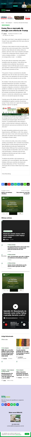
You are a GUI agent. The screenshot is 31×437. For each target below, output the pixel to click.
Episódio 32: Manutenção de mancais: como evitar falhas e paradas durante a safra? (15, 313)
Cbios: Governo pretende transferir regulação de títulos (22, 373)
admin (5, 33)
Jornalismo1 (20, 357)
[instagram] (5, 404)
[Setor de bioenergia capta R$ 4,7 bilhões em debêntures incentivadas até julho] (3, 256)
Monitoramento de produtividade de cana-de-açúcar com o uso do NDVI (7, 376)
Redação (7, 239)
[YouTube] (8, 404)
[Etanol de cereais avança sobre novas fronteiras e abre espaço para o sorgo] (15, 231)
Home (2, 22)
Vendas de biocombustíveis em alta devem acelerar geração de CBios (17, 265)
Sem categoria (9, 22)
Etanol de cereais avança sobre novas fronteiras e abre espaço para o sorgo (14, 235)
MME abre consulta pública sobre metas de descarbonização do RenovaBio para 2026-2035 (7, 353)
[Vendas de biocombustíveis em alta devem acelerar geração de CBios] (3, 265)
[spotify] (11, 404)
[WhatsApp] (14, 404)
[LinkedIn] (17, 404)
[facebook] (2, 404)
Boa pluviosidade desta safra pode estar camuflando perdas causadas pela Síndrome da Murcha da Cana (18, 248)
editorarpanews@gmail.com (11, 317)
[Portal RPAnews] (5, 10)
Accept (26, 433)
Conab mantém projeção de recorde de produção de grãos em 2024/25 (22, 352)
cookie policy (18, 434)
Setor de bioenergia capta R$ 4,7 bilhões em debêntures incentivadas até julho (18, 257)
